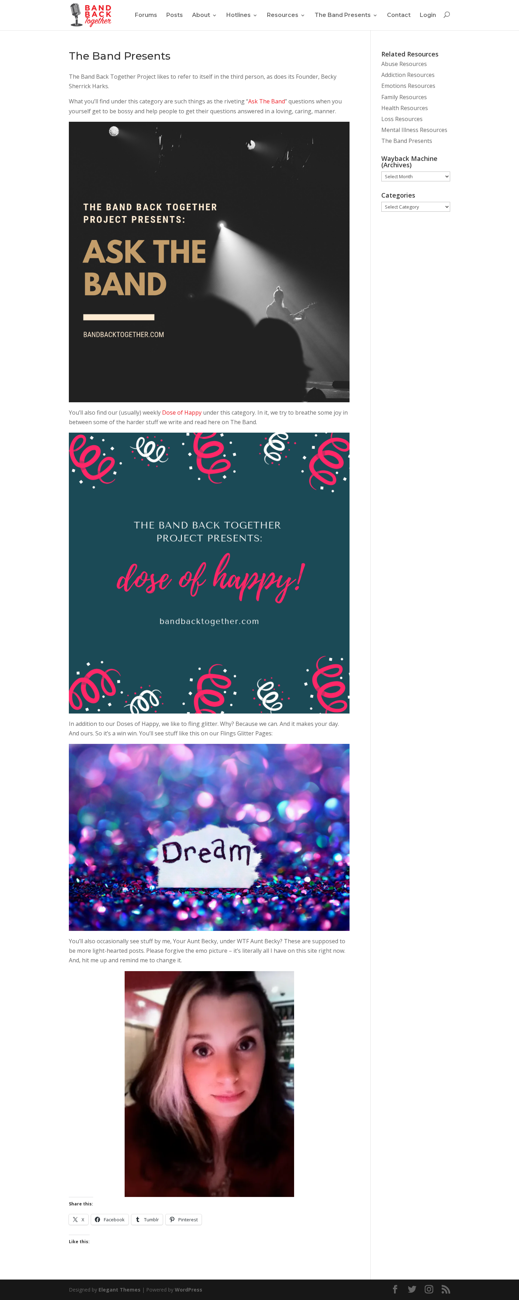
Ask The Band (266, 101)
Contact (399, 15)
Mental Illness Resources (414, 130)
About (201, 15)
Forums (146, 15)
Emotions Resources (408, 86)
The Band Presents (343, 15)
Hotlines (238, 15)
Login (428, 15)
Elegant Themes (120, 1289)
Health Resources (404, 108)
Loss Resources (402, 119)
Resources (282, 15)
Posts (174, 15)
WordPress (188, 1289)
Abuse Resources (404, 64)
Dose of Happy (182, 412)
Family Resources (404, 97)
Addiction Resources (408, 75)
